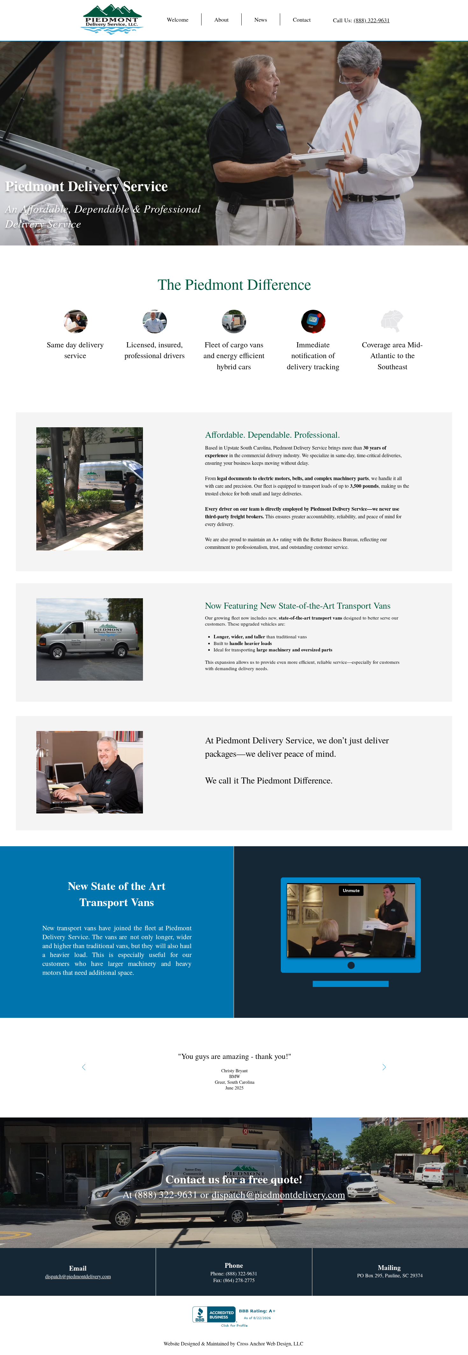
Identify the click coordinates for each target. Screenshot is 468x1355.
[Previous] (83, 1067)
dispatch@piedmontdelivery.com (278, 1194)
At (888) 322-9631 (160, 1194)
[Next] (384, 1067)
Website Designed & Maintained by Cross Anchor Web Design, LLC (233, 1343)
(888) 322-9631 (372, 20)
